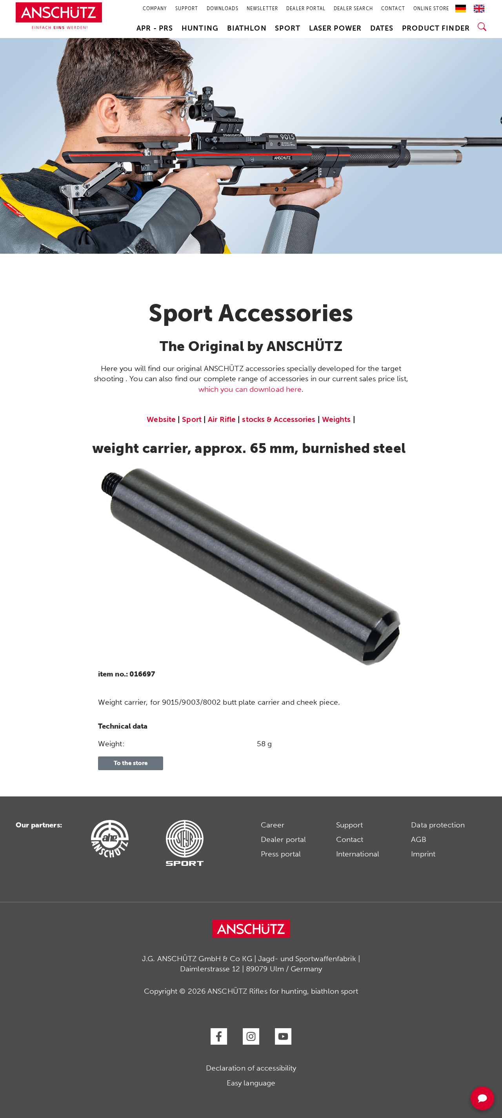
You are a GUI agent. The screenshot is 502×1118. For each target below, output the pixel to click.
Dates (382, 28)
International (357, 853)
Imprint (423, 853)
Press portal (281, 853)
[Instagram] (251, 1036)
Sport (287, 28)
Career (273, 824)
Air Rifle (222, 419)
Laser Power (335, 28)
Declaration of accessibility (251, 1068)
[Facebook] (219, 1036)
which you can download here (250, 389)
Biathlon (247, 28)
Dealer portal (283, 839)
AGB (418, 839)
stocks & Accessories (278, 419)
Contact (350, 839)
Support (349, 824)
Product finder (436, 28)
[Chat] (482, 1098)
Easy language (251, 1082)
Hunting (200, 28)
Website (161, 419)
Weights (336, 419)
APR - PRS (154, 28)
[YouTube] (283, 1036)
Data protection (438, 824)
